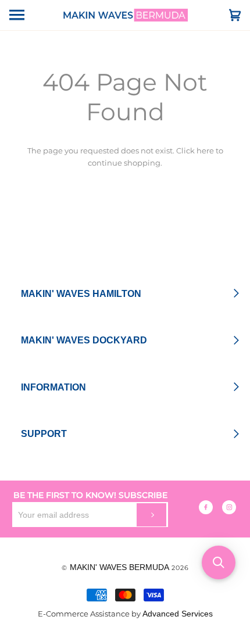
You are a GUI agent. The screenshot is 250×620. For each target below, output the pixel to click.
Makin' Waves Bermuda (119, 567)
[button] (218, 562)
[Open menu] (26, 15)
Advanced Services (177, 613)
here (205, 150)
